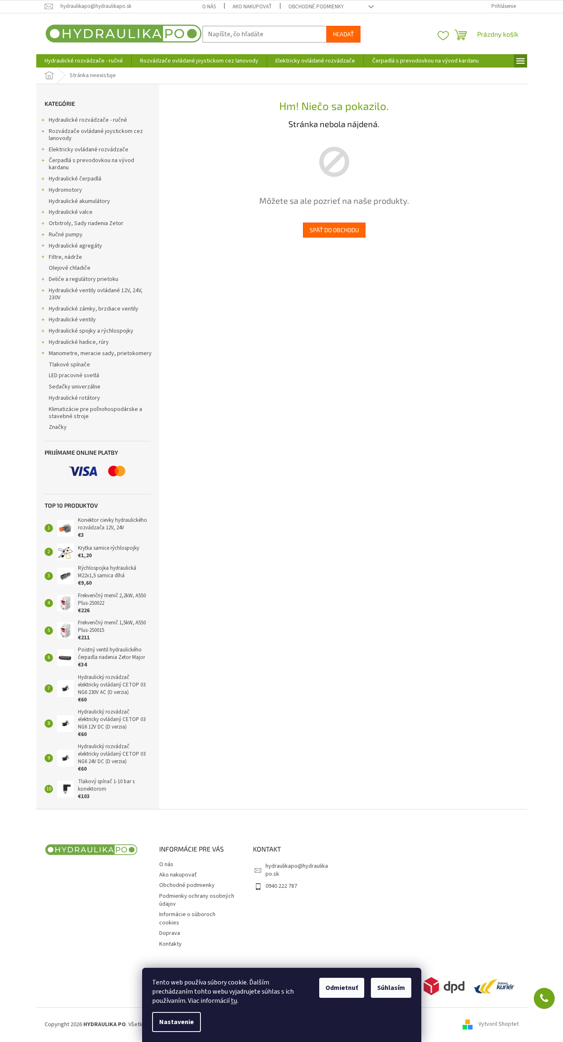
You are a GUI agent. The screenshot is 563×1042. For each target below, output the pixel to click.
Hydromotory (65, 190)
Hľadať (343, 34)
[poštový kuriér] (494, 986)
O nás (209, 6)
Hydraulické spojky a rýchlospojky (91, 331)
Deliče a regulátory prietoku (83, 279)
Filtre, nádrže (65, 257)
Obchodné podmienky (316, 6)
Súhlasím (391, 987)
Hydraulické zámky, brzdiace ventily (93, 309)
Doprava (169, 933)
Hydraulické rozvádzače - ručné (88, 120)
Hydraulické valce (71, 212)
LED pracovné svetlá (74, 375)
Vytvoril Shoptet (498, 1024)
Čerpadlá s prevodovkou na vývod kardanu (91, 164)
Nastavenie (176, 1022)
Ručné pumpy (66, 234)
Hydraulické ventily (72, 320)
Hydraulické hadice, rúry (79, 342)
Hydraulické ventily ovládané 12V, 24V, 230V (96, 294)
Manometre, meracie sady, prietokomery (100, 353)
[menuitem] (83, 61)
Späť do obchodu (334, 229)
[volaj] (544, 998)
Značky (58, 427)
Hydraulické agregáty (75, 246)
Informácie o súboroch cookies (187, 918)
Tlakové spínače (69, 365)
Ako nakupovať (252, 6)
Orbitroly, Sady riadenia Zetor (86, 223)
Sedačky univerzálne (74, 387)
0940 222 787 (281, 886)
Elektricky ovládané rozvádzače (88, 149)
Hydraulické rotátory (74, 398)
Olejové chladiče (69, 268)
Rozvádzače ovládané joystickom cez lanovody (96, 135)
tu (234, 1000)
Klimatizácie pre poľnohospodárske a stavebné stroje (95, 413)
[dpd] (444, 986)
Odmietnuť (341, 987)
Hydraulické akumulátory (79, 201)
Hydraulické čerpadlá (75, 179)
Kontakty (170, 944)
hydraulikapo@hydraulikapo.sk (296, 870)
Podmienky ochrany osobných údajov (196, 900)
